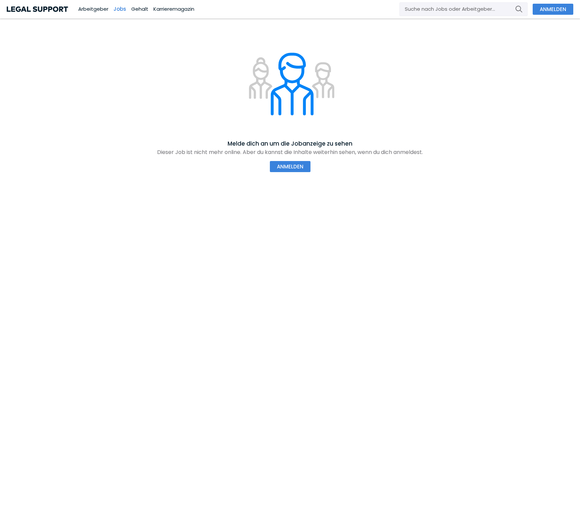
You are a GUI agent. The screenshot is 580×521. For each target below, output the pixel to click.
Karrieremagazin (173, 9)
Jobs (119, 9)
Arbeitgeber (93, 9)
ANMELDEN (290, 166)
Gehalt (139, 9)
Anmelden (553, 9)
